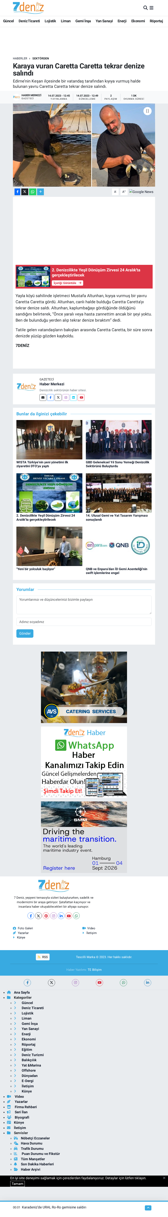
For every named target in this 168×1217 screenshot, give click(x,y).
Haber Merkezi (52, 384)
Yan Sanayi (104, 21)
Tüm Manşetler (33, 1159)
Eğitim (26, 1050)
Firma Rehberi (25, 1107)
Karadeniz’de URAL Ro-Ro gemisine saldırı (54, 1207)
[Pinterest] (46, 915)
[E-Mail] (43, 397)
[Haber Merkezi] (26, 387)
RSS (44, 957)
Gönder (25, 633)
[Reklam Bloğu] (84, 687)
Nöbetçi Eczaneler (35, 1138)
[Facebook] (50, 397)
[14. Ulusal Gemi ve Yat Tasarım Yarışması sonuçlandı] (119, 493)
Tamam (17, 1184)
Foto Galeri (25, 928)
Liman (66, 21)
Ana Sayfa (22, 992)
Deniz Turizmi (32, 1055)
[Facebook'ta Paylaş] (17, 191)
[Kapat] (165, 1178)
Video (91, 928)
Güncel (8, 21)
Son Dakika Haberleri (37, 1164)
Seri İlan (21, 1112)
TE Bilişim (95, 970)
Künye (21, 937)
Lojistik (50, 21)
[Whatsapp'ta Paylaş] (32, 191)
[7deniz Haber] (28, 8)
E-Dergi (27, 1081)
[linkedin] (147, 982)
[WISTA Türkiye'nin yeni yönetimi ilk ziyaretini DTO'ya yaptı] (49, 439)
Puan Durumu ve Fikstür (40, 1154)
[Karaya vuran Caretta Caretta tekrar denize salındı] (84, 145)
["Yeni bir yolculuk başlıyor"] (49, 546)
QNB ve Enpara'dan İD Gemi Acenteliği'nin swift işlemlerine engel (116, 571)
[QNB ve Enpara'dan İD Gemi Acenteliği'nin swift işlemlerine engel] (119, 546)
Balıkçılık (28, 1060)
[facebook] (27, 982)
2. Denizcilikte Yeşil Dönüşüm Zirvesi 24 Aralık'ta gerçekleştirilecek (45, 517)
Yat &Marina (31, 1065)
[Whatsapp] (76, 915)
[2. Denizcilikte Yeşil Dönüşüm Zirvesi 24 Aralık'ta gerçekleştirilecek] (49, 493)
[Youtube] (81, 397)
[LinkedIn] (61, 915)
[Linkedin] (73, 397)
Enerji (122, 21)
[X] (38, 915)
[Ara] (145, 8)
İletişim (91, 933)
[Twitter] (58, 397)
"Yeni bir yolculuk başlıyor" (35, 569)
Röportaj (156, 21)
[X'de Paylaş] (24, 191)
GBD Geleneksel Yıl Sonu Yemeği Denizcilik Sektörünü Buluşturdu (117, 464)
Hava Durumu (31, 1143)
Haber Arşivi (30, 1169)
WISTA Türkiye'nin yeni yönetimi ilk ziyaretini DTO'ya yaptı (42, 464)
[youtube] (99, 982)
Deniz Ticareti (29, 21)
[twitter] (51, 982)
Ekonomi (138, 21)
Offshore (28, 1070)
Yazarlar (23, 933)
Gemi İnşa (83, 21)
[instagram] (75, 982)
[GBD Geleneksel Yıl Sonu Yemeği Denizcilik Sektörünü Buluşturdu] (119, 439)
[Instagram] (65, 397)
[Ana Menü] (151, 8)
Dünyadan (29, 1076)
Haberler (20, 58)
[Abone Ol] (141, 191)
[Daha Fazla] (40, 191)
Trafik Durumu (32, 1149)
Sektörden (40, 58)
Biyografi (21, 1117)
